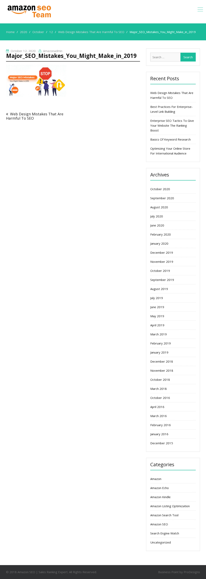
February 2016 (160, 425)
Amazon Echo (159, 488)
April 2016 (157, 407)
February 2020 (160, 234)
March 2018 (158, 389)
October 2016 (160, 398)
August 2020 (159, 207)
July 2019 (156, 298)
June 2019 (157, 307)
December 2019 (161, 252)
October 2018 (160, 380)
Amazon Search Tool (164, 515)
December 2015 (161, 443)
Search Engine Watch (164, 533)
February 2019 (160, 343)
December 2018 (161, 361)
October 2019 (160, 271)
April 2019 (157, 325)
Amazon (155, 479)
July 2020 (156, 216)
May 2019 (157, 316)
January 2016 (159, 434)
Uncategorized (160, 542)
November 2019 (161, 262)
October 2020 (160, 189)
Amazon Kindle (160, 497)
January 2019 (159, 352)
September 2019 (162, 280)
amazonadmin (52, 51)
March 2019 (158, 334)
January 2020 (159, 243)
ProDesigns (192, 572)
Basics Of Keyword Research (170, 139)
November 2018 (161, 370)
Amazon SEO (159, 524)
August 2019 (159, 289)
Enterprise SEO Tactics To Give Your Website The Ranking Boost (172, 125)
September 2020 (162, 198)
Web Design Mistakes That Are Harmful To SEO (34, 116)
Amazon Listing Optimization (170, 506)
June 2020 (157, 225)
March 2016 (158, 416)
